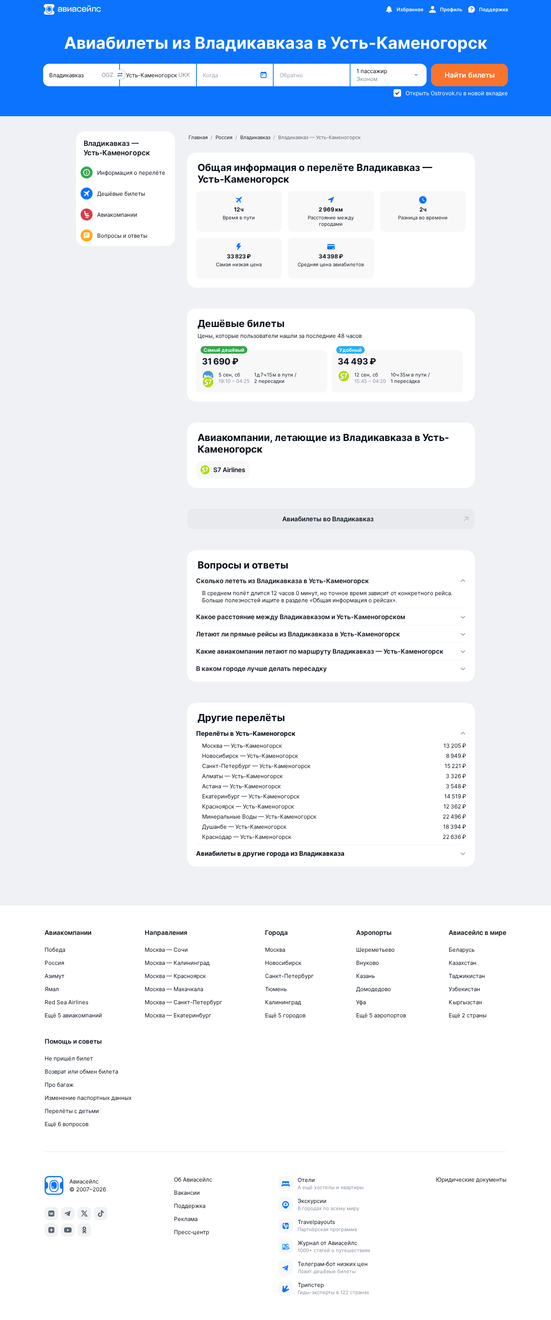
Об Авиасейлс (193, 1179)
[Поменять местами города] (119, 75)
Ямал (52, 989)
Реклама (186, 1218)
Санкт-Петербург (289, 976)
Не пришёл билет (69, 1058)
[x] (84, 1213)
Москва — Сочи (166, 949)
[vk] (51, 1213)
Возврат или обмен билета (81, 1071)
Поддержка (189, 1205)
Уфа (361, 1002)
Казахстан (462, 962)
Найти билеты (470, 75)
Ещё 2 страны (468, 1015)
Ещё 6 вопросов (66, 1124)
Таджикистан (467, 976)
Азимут (54, 976)
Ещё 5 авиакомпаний (73, 1015)
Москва (275, 949)
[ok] (84, 1230)
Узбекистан (464, 989)
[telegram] (67, 1213)
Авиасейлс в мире (477, 932)
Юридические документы (471, 1179)
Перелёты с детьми (72, 1110)
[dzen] (51, 1230)
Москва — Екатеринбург (178, 1015)
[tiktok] (100, 1213)
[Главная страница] (72, 9)
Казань (365, 976)
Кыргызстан (465, 1002)
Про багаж (59, 1084)
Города (276, 932)
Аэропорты (374, 932)
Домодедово (373, 989)
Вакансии (187, 1192)
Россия (54, 962)
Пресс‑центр (191, 1232)
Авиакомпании (68, 932)
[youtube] (67, 1230)
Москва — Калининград (177, 962)
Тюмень (276, 989)
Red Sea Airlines (66, 1002)
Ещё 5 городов (285, 1015)
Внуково (367, 962)
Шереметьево (375, 949)
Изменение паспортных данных (88, 1097)
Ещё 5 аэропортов (381, 1015)
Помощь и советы (73, 1041)
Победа (55, 949)
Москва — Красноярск (175, 976)
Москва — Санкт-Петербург (183, 1002)
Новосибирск (283, 962)
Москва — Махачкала (174, 989)
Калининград (283, 1002)
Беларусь (462, 949)
